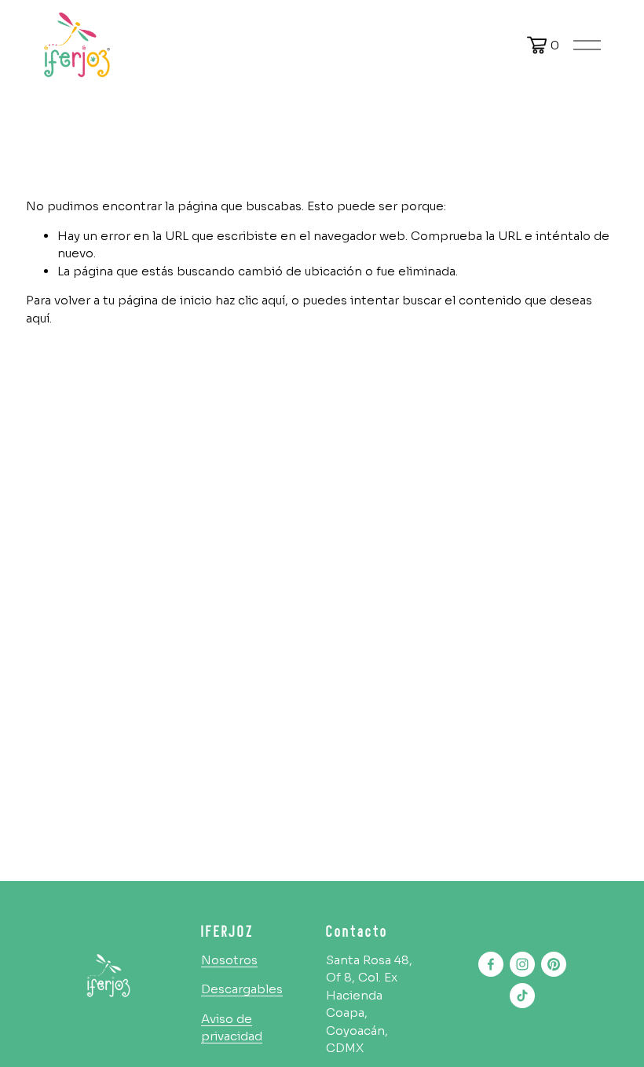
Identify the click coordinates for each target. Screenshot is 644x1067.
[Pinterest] (553, 964)
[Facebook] (490, 964)
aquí (37, 318)
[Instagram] (522, 964)
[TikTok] (522, 995)
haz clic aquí (250, 300)
